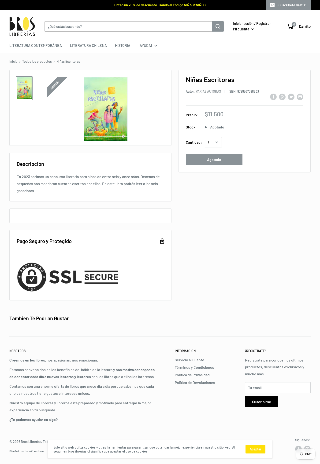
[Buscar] (218, 26)
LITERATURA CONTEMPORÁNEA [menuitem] (35, 45)
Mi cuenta (241, 28)
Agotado (214, 159)
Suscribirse (261, 401)
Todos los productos (37, 61)
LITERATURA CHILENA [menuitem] (88, 45)
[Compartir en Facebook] (273, 96)
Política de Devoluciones (195, 382)
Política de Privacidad (192, 375)
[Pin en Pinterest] (282, 96)
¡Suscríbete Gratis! (291, 5)
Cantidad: (194, 142)
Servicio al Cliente (189, 360)
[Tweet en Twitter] (291, 96)
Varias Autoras (208, 91)
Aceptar (255, 449)
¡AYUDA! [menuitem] (145, 45)
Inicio (13, 61)
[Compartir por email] (300, 96)
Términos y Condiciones (194, 367)
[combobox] (128, 26)
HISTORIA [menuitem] (122, 45)
